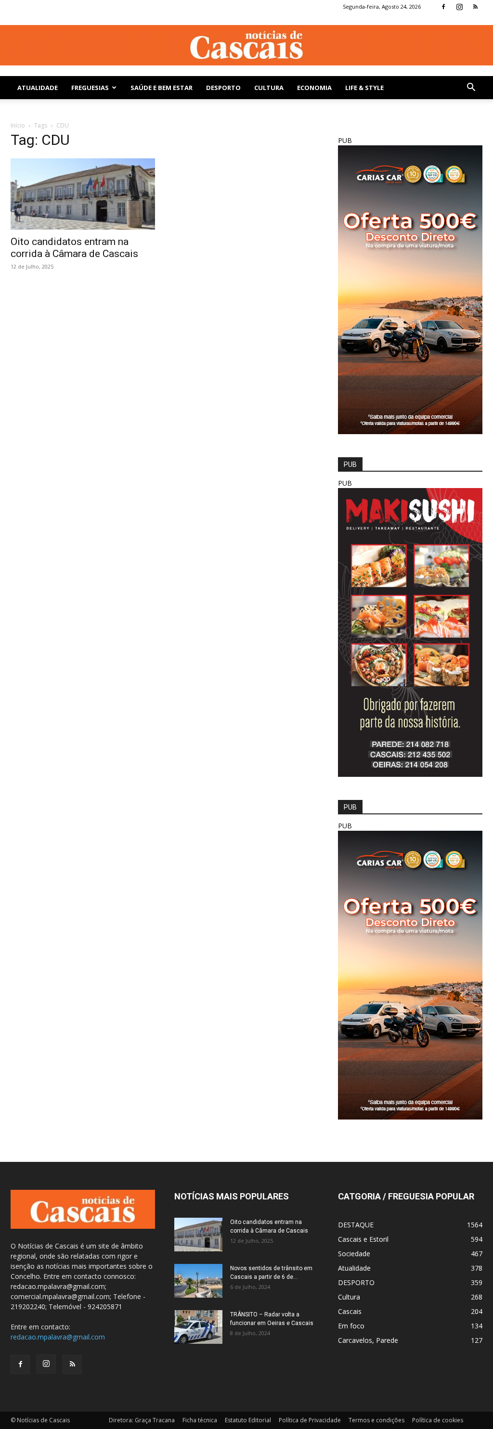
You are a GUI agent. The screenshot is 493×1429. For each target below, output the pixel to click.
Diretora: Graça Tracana (142, 1420)
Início (18, 125)
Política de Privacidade (310, 1420)
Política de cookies (437, 1420)
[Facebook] (443, 6)
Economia (314, 87)
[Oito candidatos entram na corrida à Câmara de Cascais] (83, 194)
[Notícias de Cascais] (246, 45)
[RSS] (475, 6)
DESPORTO (223, 87)
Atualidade (37, 87)
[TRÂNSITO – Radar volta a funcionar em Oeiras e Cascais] (198, 1327)
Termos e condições (376, 1420)
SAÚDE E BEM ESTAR (161, 87)
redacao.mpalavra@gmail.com (58, 1336)
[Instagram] (459, 6)
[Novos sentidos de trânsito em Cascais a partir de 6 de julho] (198, 1281)
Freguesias (90, 87)
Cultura (269, 87)
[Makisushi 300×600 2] (410, 774)
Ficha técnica (199, 1420)
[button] (470, 88)
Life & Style (364, 87)
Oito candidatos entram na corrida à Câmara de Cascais (74, 247)
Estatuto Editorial (248, 1420)
